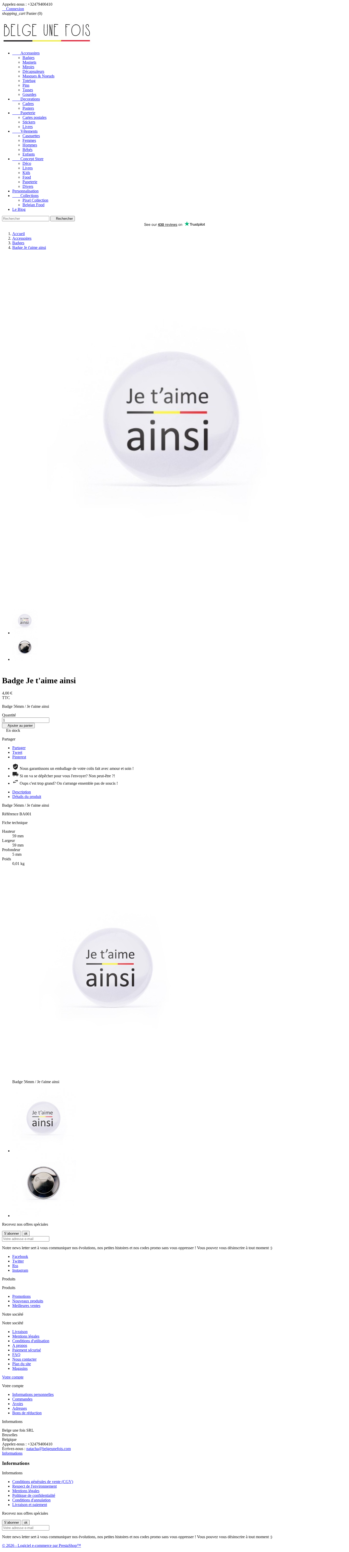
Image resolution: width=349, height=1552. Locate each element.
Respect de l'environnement (34, 1486)
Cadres (28, 103)
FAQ (16, 1354)
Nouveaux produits (27, 1301)
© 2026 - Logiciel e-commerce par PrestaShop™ (41, 1545)
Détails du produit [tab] (26, 796)
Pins (25, 85)
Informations (12, 1453)
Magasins (20, 1368)
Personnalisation (25, 191)
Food (26, 177)
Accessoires (26, 53)
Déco (26, 163)
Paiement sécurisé (26, 1350)
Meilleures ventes (26, 1305)
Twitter (18, 1261)
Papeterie (23, 113)
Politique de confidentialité (33, 1495)
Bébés (27, 149)
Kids (26, 172)
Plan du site (21, 1364)
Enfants (28, 154)
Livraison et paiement (29, 1504)
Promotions (21, 1296)
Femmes (29, 140)
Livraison (20, 1331)
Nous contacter (24, 1359)
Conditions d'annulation (31, 1500)
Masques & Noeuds (38, 76)
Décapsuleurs (33, 71)
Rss (15, 1266)
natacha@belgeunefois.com (48, 1448)
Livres (27, 126)
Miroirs (28, 67)
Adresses (19, 1408)
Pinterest (19, 757)
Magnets (29, 62)
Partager (19, 748)
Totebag (29, 80)
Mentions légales (25, 1336)
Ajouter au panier (18, 725)
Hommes (29, 145)
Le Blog (19, 209)
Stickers (28, 122)
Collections (25, 195)
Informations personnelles (33, 1394)
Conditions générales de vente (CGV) (42, 1481)
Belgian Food (33, 205)
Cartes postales (34, 117)
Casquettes (31, 136)
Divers (27, 186)
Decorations (26, 99)
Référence (10, 814)
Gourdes (29, 94)
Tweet (17, 752)
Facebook (20, 1256)
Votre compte (13, 1377)
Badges (28, 57)
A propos (19, 1345)
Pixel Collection (35, 200)
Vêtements (25, 131)
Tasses (27, 90)
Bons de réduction (27, 1413)
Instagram (20, 1270)
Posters (28, 108)
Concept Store (27, 159)
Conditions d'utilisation (30, 1341)
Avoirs (17, 1404)
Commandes (22, 1399)
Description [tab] (21, 792)
